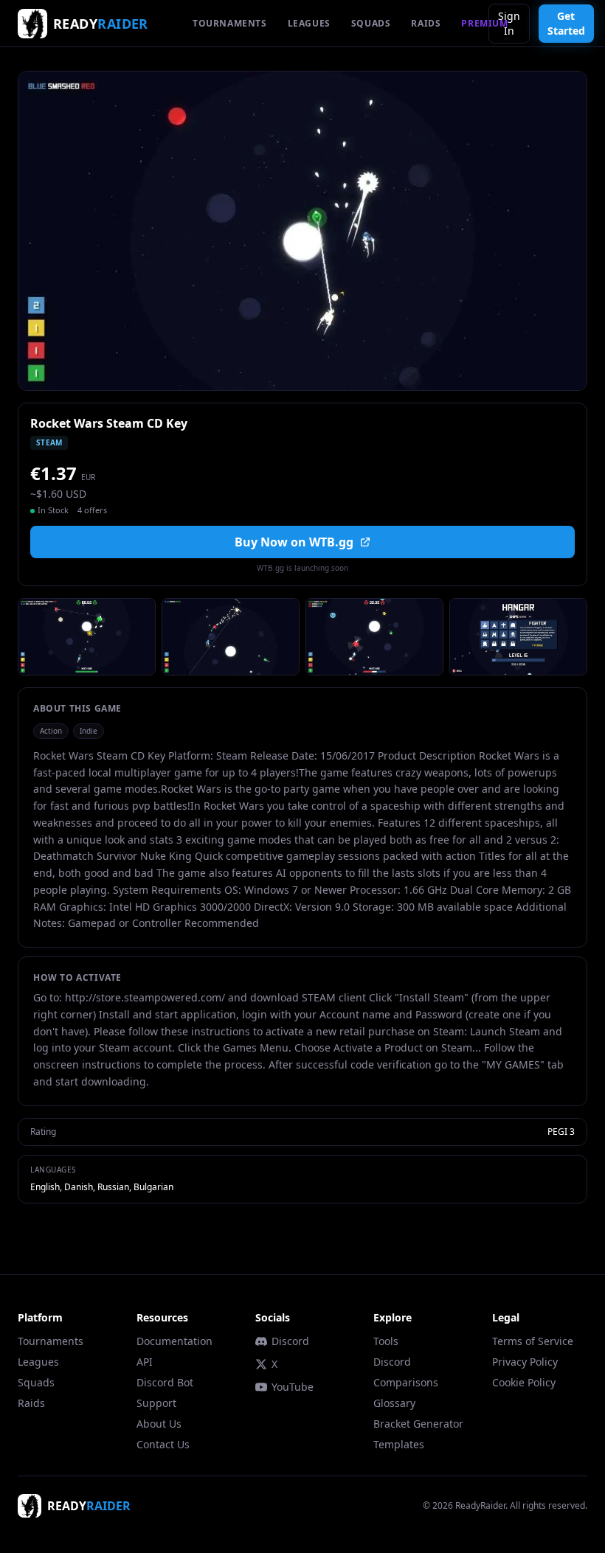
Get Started (566, 23)
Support (156, 1403)
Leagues (38, 1362)
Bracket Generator (418, 1424)
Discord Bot (164, 1382)
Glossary (394, 1403)
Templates (398, 1444)
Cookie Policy (524, 1382)
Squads (36, 1382)
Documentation (174, 1341)
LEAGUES (309, 23)
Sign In (509, 23)
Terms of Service (532, 1341)
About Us (159, 1424)
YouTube (293, 1387)
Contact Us (163, 1444)
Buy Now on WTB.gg (294, 542)
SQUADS (371, 23)
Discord (290, 1341)
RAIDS (425, 23)
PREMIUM (484, 23)
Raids (31, 1403)
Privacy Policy (525, 1362)
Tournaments (50, 1341)
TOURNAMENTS (230, 23)
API (144, 1362)
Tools (385, 1341)
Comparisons (405, 1382)
